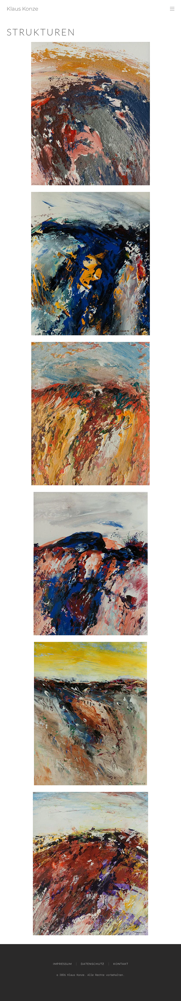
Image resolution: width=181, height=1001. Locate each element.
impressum (62, 963)
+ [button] (90, 113)
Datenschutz (92, 963)
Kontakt (120, 963)
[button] (172, 9)
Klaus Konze (22, 9)
